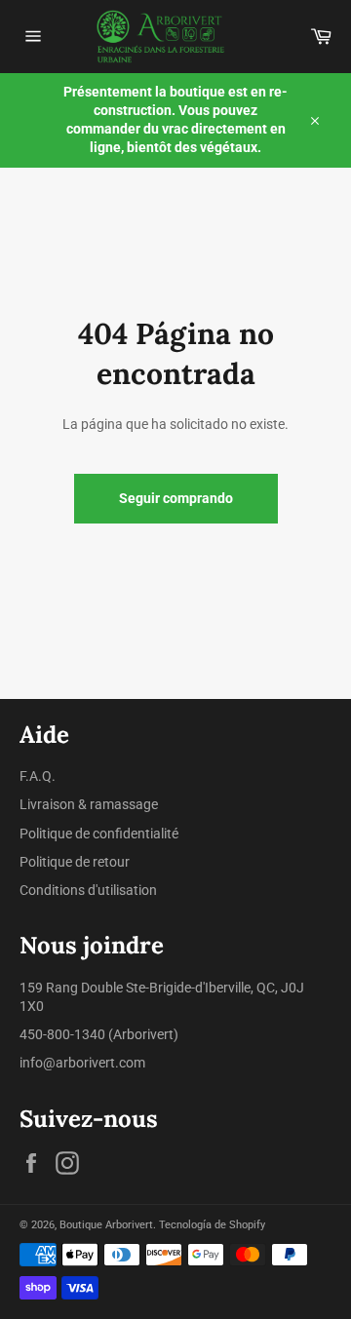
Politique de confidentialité (99, 833)
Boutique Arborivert (106, 1225)
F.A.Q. (38, 776)
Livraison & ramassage (89, 804)
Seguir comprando (176, 498)
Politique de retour (75, 862)
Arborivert (143, 1034)
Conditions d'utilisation (88, 890)
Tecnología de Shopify (212, 1225)
